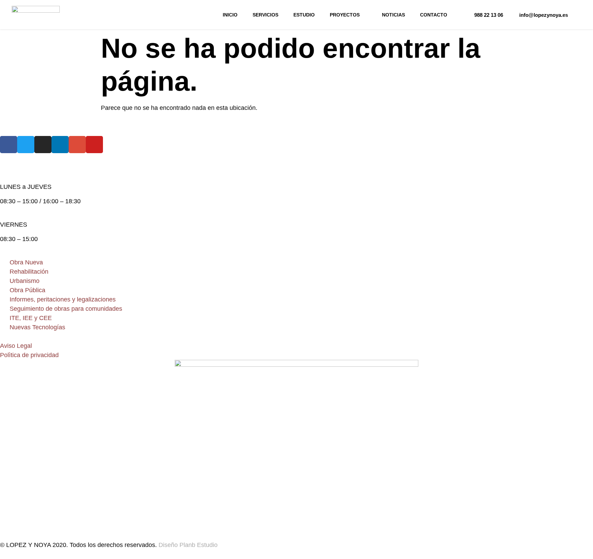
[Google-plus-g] (77, 144)
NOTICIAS (393, 15)
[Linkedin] (60, 144)
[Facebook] (8, 144)
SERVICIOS (265, 15)
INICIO (230, 15)
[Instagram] (42, 144)
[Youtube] (94, 144)
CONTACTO (433, 15)
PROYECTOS (345, 15)
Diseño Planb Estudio (187, 544)
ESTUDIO (304, 15)
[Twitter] (25, 144)
